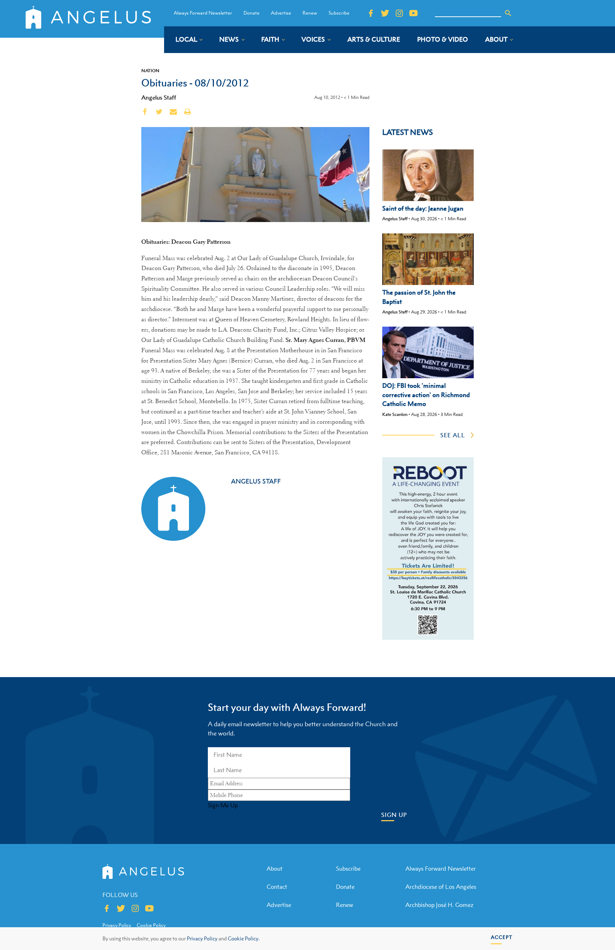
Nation (150, 70)
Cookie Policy (151, 925)
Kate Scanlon (395, 414)
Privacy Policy (202, 938)
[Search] (508, 13)
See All (452, 435)
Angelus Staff (158, 97)
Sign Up (394, 815)
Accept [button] (501, 937)
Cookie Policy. (243, 938)
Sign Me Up (223, 805)
